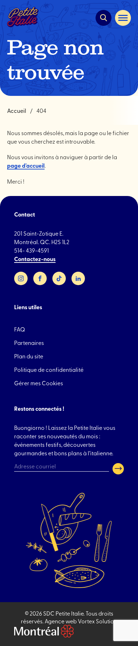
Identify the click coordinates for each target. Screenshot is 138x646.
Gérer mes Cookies (38, 383)
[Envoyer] (118, 468)
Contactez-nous (35, 259)
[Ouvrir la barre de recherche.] (103, 18)
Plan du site (28, 356)
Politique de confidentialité (49, 369)
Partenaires (29, 342)
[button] (123, 18)
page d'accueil (26, 165)
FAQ (19, 329)
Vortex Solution (97, 621)
